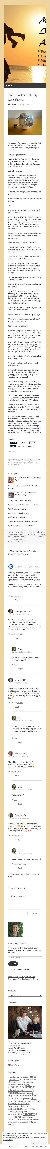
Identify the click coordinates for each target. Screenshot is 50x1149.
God (33, 1098)
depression (14, 1095)
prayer (17, 1117)
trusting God (27, 1122)
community (22, 1093)
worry (34, 1122)
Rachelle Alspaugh (28, 1117)
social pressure (13, 464)
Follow (13, 964)
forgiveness (25, 1099)
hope (27, 1106)
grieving (35, 1101)
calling (32, 1082)
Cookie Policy (8, 1140)
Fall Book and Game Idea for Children (21, 526)
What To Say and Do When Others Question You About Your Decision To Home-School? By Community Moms (17, 537)
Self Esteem (34, 1120)
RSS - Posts (14, 1065)
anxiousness (21, 1077)
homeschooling (16, 1106)
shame (10, 1122)
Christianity (24, 1085)
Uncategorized (21, 461)
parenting (33, 463)
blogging (22, 1082)
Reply (17, 600)
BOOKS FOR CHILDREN (16, 517)
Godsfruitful (21, 815)
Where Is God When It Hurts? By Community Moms (36, 534)
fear (18, 1098)
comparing (17, 463)
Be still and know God (28, 1080)
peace (10, 1117)
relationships (15, 1119)
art (28, 1077)
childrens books (14, 1085)
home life (12, 1104)
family (12, 1098)
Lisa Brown (12, 105)
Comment (33, 913)
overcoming (15, 1114)
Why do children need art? (17, 509)
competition (25, 463)
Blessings (13, 1082)
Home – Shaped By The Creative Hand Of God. (24, 505)
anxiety (11, 1077)
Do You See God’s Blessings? (18, 513)
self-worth (25, 1120)
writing (11, 1124)
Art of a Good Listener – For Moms (20, 500)
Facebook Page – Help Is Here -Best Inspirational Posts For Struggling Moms (23, 977)
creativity (30, 1093)
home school (22, 1103)
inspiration (16, 1108)
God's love (13, 1101)
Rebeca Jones (21, 753)
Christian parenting (21, 1090)
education (26, 1095)
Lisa (20, 649)
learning (31, 1109)
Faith (35, 1095)
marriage (12, 1111)
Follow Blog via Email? (17, 943)
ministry (20, 1112)
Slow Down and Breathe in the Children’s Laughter (25, 493)
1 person (20, 596)
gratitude (27, 1101)
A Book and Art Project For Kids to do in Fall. (23, 521)
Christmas (13, 1093)
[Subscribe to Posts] (9, 1065)
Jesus (26, 1109)
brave (27, 1082)
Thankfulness (17, 1122)
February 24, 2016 (24, 105)
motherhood (28, 1112)
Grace (21, 1101)
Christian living (28, 459)
